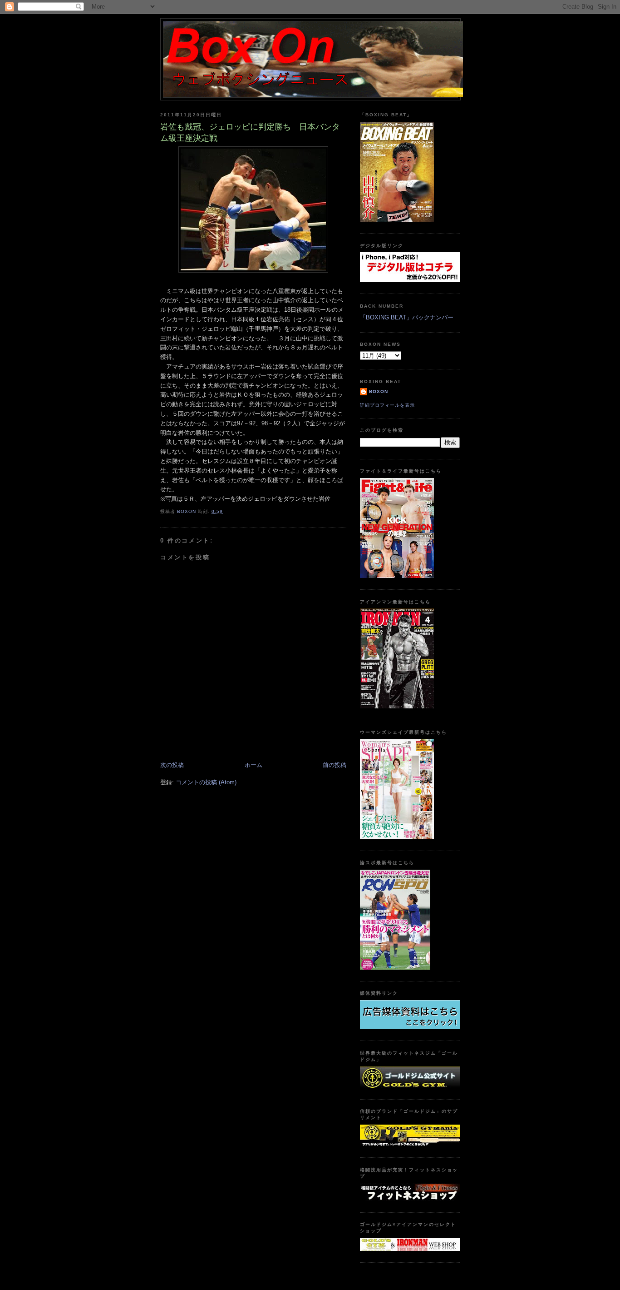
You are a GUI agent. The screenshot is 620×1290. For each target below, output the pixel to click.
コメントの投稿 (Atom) (206, 782)
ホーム (253, 765)
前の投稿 (334, 765)
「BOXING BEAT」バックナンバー (406, 317)
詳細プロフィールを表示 (387, 405)
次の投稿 (172, 765)
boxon (378, 391)
